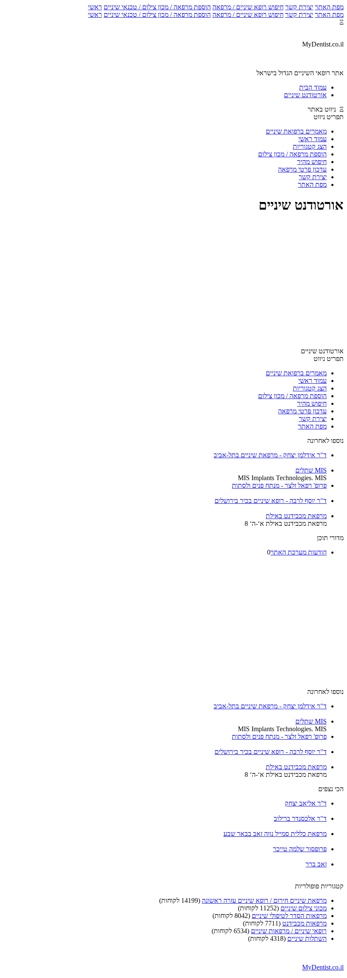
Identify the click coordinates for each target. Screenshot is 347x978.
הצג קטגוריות (310, 146)
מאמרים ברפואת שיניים (296, 131)
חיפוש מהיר (312, 161)
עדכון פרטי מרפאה (302, 169)
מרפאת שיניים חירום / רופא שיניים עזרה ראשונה (264, 900)
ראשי (95, 7)
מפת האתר (329, 7)
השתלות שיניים (307, 938)
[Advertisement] (173, 281)
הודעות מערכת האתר (298, 552)
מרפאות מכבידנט (304, 923)
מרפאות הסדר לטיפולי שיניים (289, 915)
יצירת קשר (299, 7)
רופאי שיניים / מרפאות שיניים (289, 930)
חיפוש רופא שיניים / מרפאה (248, 7)
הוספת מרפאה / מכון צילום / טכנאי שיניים (157, 7)
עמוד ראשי (312, 138)
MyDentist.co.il (323, 967)
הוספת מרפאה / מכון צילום (292, 154)
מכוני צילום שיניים (304, 908)
